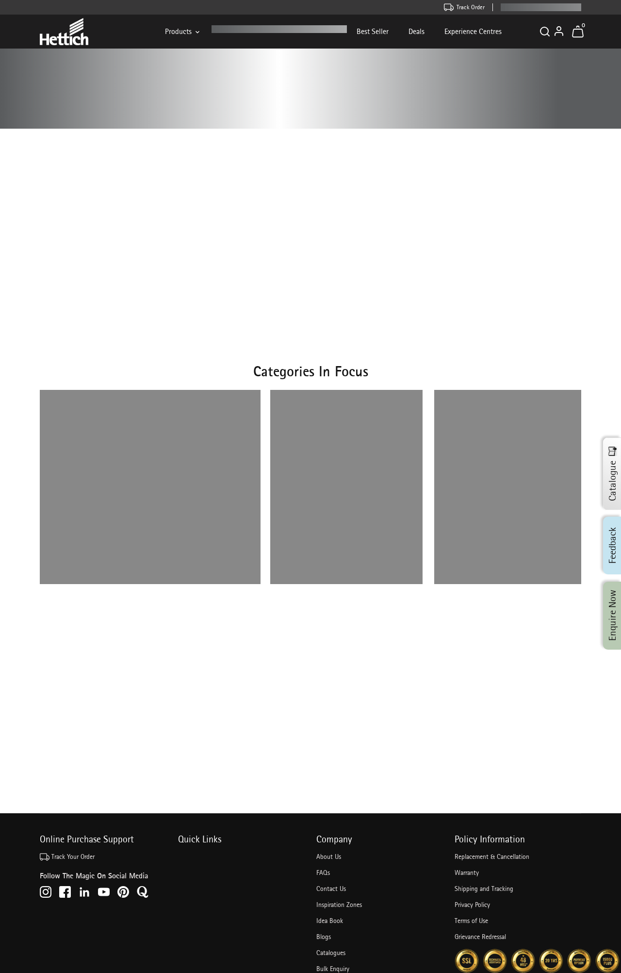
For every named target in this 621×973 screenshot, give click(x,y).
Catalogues (330, 952)
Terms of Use (471, 920)
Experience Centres (473, 31)
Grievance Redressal (480, 936)
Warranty (467, 872)
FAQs (323, 872)
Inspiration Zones (339, 904)
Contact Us (331, 888)
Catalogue (612, 481)
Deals (417, 31)
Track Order (471, 7)
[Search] (545, 31)
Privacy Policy (472, 904)
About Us (328, 856)
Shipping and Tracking (484, 888)
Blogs (323, 936)
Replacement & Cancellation (492, 856)
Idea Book (329, 920)
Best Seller (373, 31)
